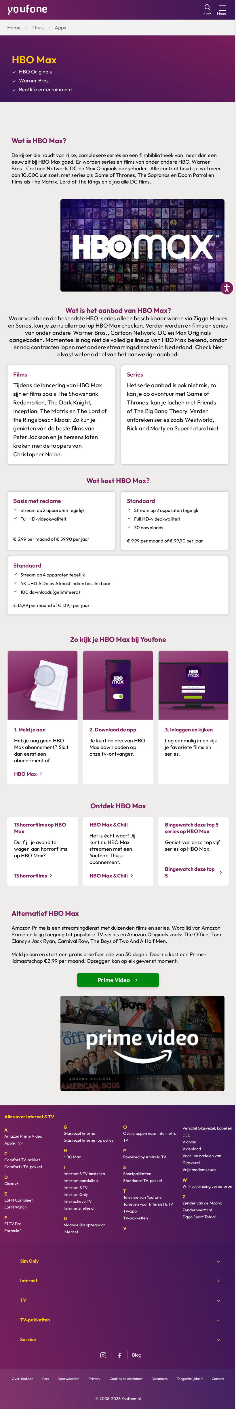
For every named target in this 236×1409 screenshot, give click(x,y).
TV (23, 1300)
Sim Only (29, 1261)
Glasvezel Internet (80, 1133)
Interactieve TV (78, 1201)
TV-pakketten (135, 1218)
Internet (28, 1280)
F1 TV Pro (12, 1223)
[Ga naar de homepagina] (27, 9)
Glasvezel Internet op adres (88, 1140)
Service (28, 1339)
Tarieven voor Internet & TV (148, 1204)
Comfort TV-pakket (22, 1159)
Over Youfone (22, 1378)
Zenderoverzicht (197, 1210)
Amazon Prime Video (23, 1136)
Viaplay (189, 1142)
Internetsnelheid (79, 1208)
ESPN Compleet (18, 1200)
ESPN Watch (15, 1207)
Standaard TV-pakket (142, 1180)
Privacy (94, 1378)
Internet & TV (76, 1187)
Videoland (191, 1148)
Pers (45, 1378)
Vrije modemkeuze (199, 1169)
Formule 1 (13, 1230)
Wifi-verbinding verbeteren (207, 1186)
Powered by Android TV (144, 1157)
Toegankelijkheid (190, 1378)
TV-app (130, 1211)
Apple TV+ (13, 1143)
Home (13, 27)
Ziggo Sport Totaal (199, 1216)
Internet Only (76, 1194)
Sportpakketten (137, 1173)
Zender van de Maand (202, 1203)
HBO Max (72, 1157)
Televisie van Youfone (142, 1197)
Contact (218, 1378)
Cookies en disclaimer (126, 1378)
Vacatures (160, 1378)
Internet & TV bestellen (84, 1173)
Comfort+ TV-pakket (23, 1166)
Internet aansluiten (81, 1180)
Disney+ (11, 1183)
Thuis (37, 27)
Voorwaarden (68, 1378)
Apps (60, 27)
